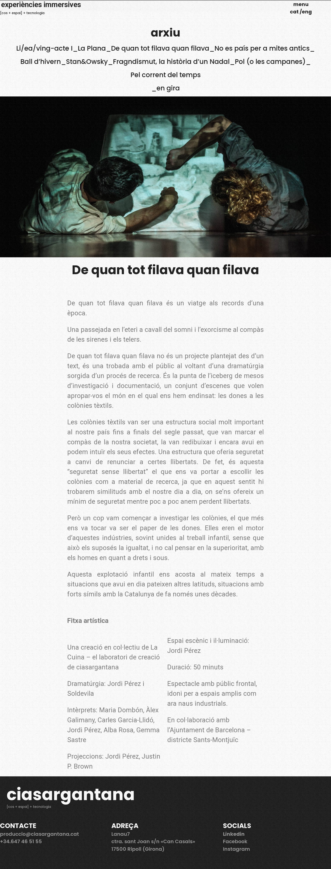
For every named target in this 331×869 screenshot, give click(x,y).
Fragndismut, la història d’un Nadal (171, 61)
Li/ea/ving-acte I (44, 48)
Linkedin (234, 834)
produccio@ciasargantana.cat (39, 834)
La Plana (92, 48)
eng (307, 11)
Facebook (235, 841)
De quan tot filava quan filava (160, 48)
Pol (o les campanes (268, 61)
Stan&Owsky (87, 61)
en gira (168, 88)
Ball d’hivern (40, 61)
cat (295, 11)
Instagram (236, 849)
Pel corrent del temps (166, 74)
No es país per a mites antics (262, 48)
